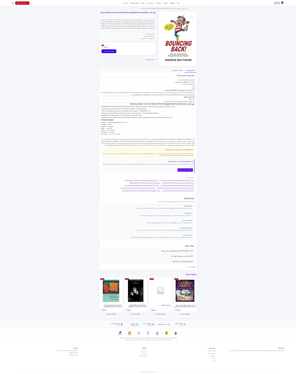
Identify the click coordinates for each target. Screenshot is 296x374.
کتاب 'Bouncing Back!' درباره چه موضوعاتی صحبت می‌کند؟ (176, 251)
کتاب (183, 8)
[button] (191, 16)
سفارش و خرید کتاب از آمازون (185, 170)
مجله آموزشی (212, 356)
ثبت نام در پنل (143, 351)
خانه (186, 8)
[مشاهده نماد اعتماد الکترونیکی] (148, 333)
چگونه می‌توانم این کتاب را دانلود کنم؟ (182, 261)
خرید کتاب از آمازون (211, 351)
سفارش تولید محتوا (211, 353)
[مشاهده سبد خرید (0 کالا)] (13, 3)
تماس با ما (213, 361)
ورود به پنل (144, 353)
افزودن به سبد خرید (109, 51)
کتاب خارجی (179, 8)
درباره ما (213, 358)
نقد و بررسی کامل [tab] (190, 70)
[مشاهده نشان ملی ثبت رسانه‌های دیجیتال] (139, 333)
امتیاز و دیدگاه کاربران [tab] (177, 70)
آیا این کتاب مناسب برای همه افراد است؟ (181, 256)
